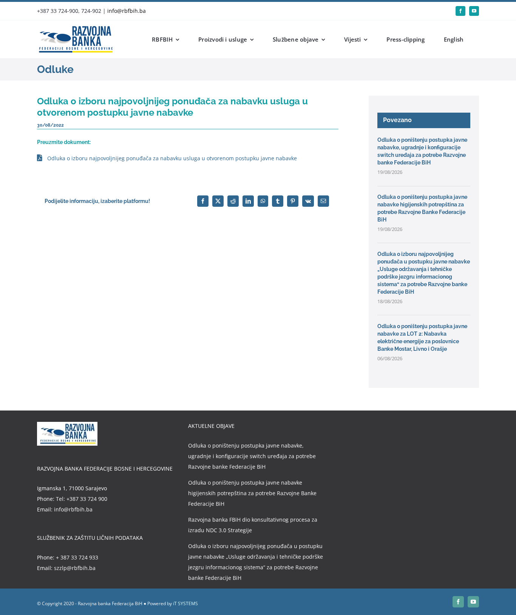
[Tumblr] (277, 201)
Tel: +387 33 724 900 (81, 498)
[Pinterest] (292, 201)
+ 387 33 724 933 (77, 557)
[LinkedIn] (248, 201)
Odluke (55, 69)
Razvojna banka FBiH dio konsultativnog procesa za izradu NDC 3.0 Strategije (252, 525)
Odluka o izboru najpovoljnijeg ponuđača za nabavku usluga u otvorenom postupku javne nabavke (172, 158)
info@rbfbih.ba (126, 10)
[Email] (323, 201)
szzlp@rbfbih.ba (75, 568)
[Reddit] (233, 201)
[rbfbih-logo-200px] (75, 28)
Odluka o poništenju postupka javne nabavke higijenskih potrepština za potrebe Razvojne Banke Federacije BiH (252, 493)
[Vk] (308, 201)
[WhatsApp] (263, 201)
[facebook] (460, 11)
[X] (218, 201)
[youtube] (474, 11)
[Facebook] (202, 201)
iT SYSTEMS (185, 603)
